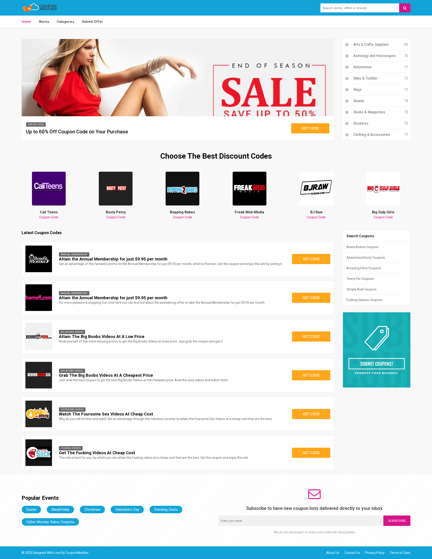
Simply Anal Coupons (361, 289)
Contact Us (352, 552)
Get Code (310, 128)
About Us (332, 552)
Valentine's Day (127, 509)
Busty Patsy (116, 214)
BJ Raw (316, 214)
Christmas (92, 509)
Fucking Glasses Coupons (364, 300)
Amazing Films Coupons (363, 268)
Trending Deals (166, 509)
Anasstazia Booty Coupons (365, 257)
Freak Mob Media (249, 214)
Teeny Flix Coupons (360, 279)
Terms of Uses (400, 552)
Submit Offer (92, 22)
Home (26, 22)
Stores (44, 22)
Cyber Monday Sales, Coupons (50, 522)
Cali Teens (48, 214)
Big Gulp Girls (383, 214)
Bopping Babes (182, 214)
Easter (31, 509)
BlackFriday (60, 509)
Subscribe (397, 520)
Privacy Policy (375, 552)
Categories (65, 22)
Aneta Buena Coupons (362, 247)
